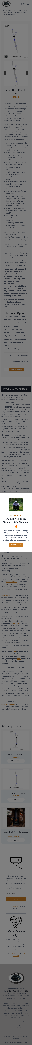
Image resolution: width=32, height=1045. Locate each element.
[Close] (30, 495)
